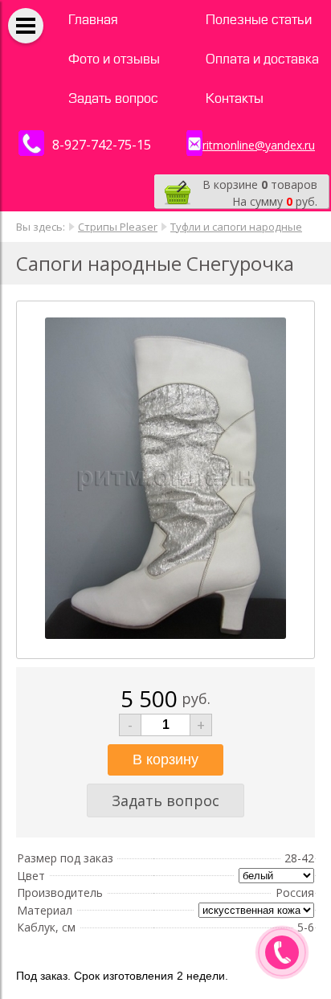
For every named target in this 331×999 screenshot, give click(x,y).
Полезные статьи (259, 19)
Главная (93, 19)
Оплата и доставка (262, 59)
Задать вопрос (113, 98)
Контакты (235, 98)
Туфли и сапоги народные (236, 226)
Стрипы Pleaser (117, 226)
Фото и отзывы (114, 59)
